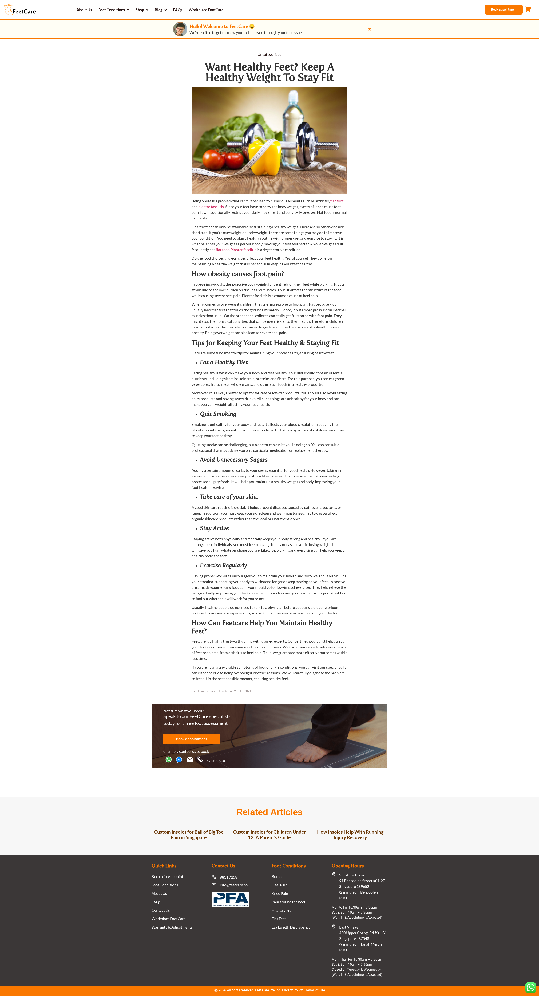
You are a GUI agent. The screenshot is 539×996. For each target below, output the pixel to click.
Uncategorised (269, 54)
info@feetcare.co (234, 885)
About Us (84, 9)
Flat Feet (279, 918)
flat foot (337, 201)
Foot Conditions (111, 9)
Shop (140, 9)
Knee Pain (280, 893)
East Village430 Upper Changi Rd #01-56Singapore (362, 933)
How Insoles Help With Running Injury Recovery (350, 834)
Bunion (278, 876)
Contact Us (161, 910)
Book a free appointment (172, 876)
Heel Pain (279, 885)
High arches (281, 910)
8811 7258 (228, 877)
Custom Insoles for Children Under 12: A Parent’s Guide (269, 834)
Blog (158, 9)
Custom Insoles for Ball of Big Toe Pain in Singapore (189, 834)
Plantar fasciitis (243, 249)
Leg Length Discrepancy (291, 927)
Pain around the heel (288, 901)
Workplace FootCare (206, 9)
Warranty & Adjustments (172, 927)
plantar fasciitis (211, 206)
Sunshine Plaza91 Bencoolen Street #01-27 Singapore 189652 (362, 881)
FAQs (177, 9)
